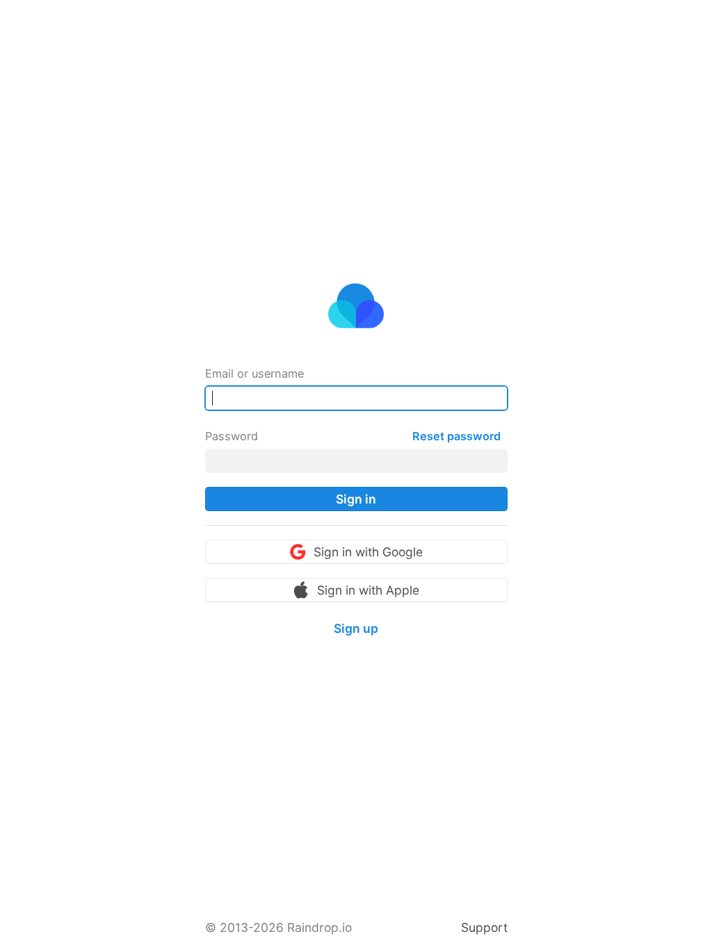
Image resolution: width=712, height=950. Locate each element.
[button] (356, 499)
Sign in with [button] (368, 552)
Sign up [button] (356, 628)
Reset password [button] (456, 436)
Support (484, 927)
